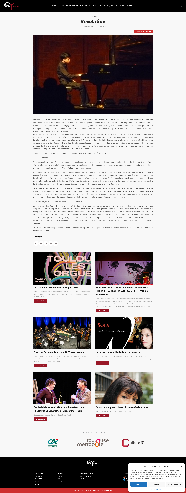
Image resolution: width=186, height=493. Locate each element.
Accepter (139, 484)
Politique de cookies (155, 489)
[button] (182, 466)
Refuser (156, 484)
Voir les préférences (174, 484)
